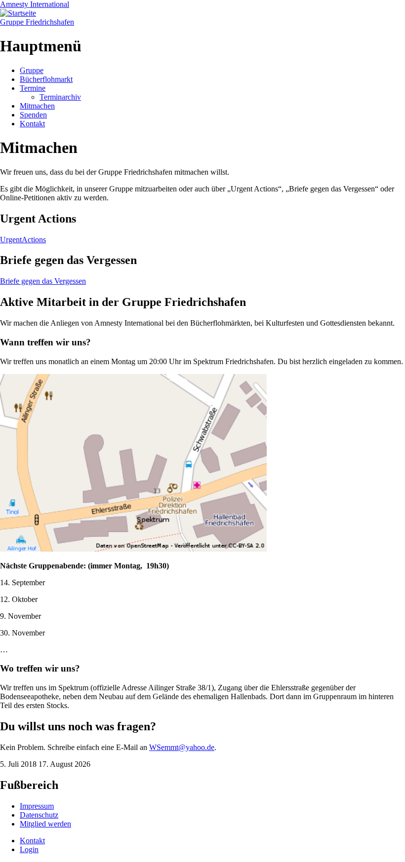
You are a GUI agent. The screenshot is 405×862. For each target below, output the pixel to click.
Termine (32, 88)
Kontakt (32, 123)
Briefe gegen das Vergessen (43, 281)
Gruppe (31, 70)
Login (29, 849)
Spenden (33, 115)
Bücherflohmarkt (46, 79)
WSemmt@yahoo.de (181, 747)
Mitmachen (37, 106)
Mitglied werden (45, 824)
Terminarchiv (60, 97)
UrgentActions (23, 239)
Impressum (37, 806)
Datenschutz (39, 815)
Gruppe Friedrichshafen (37, 22)
